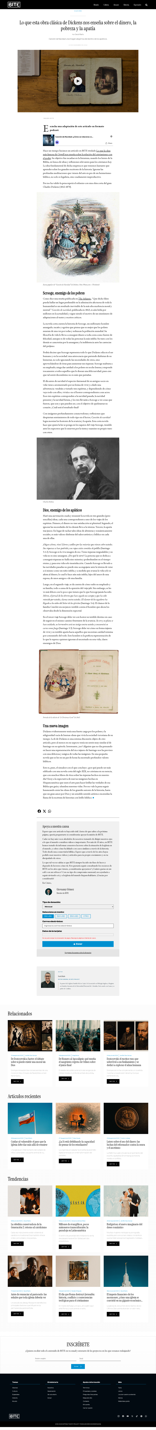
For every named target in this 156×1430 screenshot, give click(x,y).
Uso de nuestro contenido (127, 1394)
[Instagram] (118, 1416)
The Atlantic (84, 298)
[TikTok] (137, 1416)
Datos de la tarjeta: (52, 931)
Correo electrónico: (52, 922)
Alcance (116, 4)
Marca (120, 1398)
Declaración (52, 1391)
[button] (39, 811)
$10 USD (48, 916)
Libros (120, 1391)
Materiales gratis (124, 1401)
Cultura (106, 4)
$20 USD (61, 916)
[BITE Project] (14, 1416)
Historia (126, 4)
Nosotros (51, 1388)
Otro (86, 916)
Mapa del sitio (87, 1398)
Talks (120, 1388)
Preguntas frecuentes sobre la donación (78, 952)
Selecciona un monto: (53, 912)
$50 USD (74, 916)
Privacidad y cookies (90, 1391)
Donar (50, 1398)
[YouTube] (128, 1416)
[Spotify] (141, 1416)
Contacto (86, 1401)
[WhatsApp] (146, 1416)
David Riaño (79, 34)
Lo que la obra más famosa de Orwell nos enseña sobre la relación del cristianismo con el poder (77, 154)
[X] (132, 1416)
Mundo (96, 4)
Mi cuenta (86, 1405)
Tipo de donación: (51, 902)
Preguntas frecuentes (90, 1394)
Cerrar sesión (88, 1408)
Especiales (137, 4)
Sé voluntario (52, 1394)
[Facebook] (123, 1416)
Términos (86, 1388)
